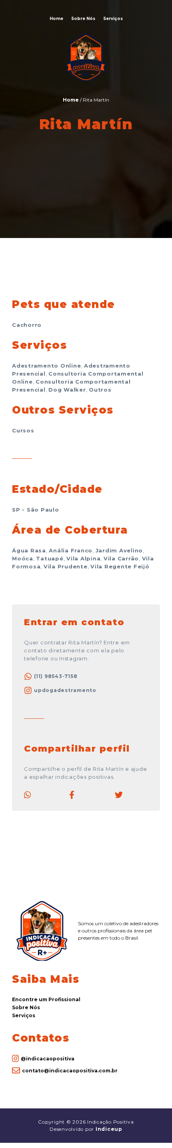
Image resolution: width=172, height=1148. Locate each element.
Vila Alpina (83, 558)
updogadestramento (65, 690)
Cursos (23, 430)
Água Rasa (29, 550)
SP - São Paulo (35, 509)
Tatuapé (49, 558)
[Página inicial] (86, 79)
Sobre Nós (83, 18)
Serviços (113, 18)
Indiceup (109, 1129)
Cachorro (27, 325)
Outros (100, 389)
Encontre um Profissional (46, 999)
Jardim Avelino (119, 550)
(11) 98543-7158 (55, 676)
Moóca (22, 558)
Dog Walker (67, 389)
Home (56, 18)
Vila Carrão (121, 558)
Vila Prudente (66, 566)
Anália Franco (70, 550)
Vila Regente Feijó (120, 566)
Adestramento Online (46, 365)
